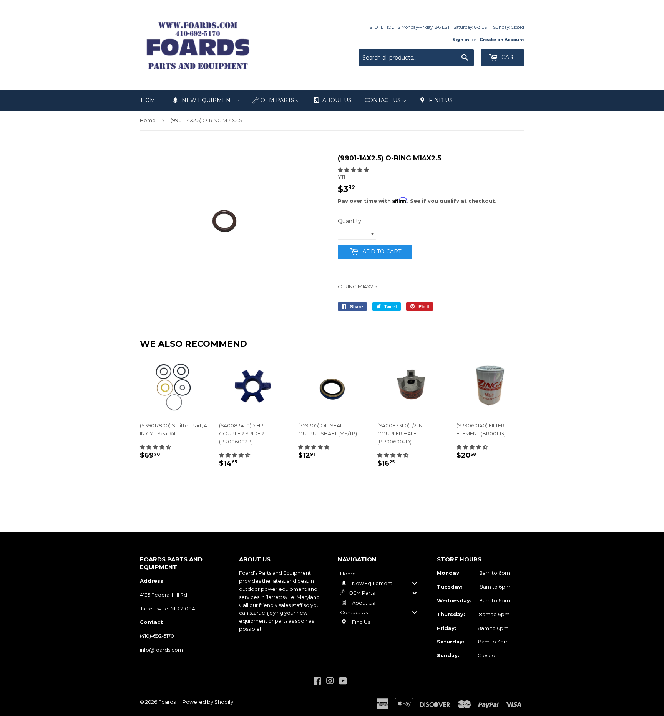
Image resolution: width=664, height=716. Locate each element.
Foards (167, 702)
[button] (353, 170)
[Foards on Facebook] (317, 682)
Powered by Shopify (208, 702)
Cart (508, 57)
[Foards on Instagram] (330, 682)
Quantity (349, 221)
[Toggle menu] (415, 583)
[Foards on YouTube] (343, 682)
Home (148, 120)
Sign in (460, 39)
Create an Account (502, 39)
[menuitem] (150, 100)
